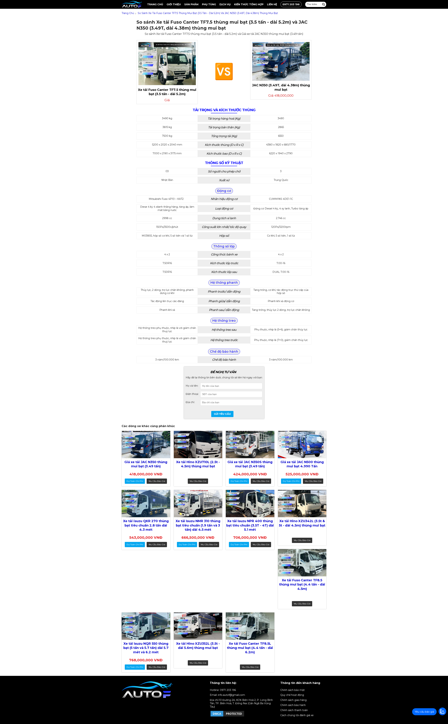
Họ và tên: (192, 385)
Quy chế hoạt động (292, 695)
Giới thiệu (174, 4)
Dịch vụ (225, 4)
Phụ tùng (209, 4)
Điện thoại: (192, 394)
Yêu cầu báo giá (156, 481)
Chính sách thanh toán (294, 710)
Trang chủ (155, 4)
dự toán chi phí (135, 481)
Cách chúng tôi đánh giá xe (297, 715)
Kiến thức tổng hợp (249, 4)
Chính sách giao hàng (293, 700)
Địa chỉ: (190, 402)
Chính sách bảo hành (293, 705)
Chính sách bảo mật (292, 690)
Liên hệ (272, 4)
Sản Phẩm (191, 4)
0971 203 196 (291, 4)
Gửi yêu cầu (222, 413)
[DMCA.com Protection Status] (227, 716)
